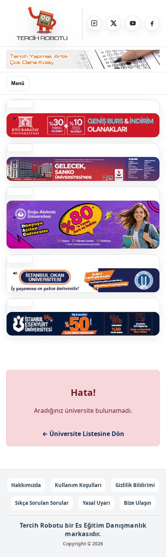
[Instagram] (94, 23)
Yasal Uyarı (96, 502)
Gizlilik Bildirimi (135, 485)
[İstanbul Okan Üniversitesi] (83, 280)
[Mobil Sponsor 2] (83, 225)
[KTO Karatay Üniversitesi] (83, 125)
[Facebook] (152, 23)
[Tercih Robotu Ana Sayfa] (44, 23)
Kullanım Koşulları (78, 485)
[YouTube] (133, 23)
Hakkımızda (26, 485)
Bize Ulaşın (137, 502)
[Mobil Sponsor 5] (83, 324)
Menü (17, 83)
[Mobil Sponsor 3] (83, 169)
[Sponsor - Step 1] (83, 59)
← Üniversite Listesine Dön (83, 433)
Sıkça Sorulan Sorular (42, 502)
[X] (113, 23)
